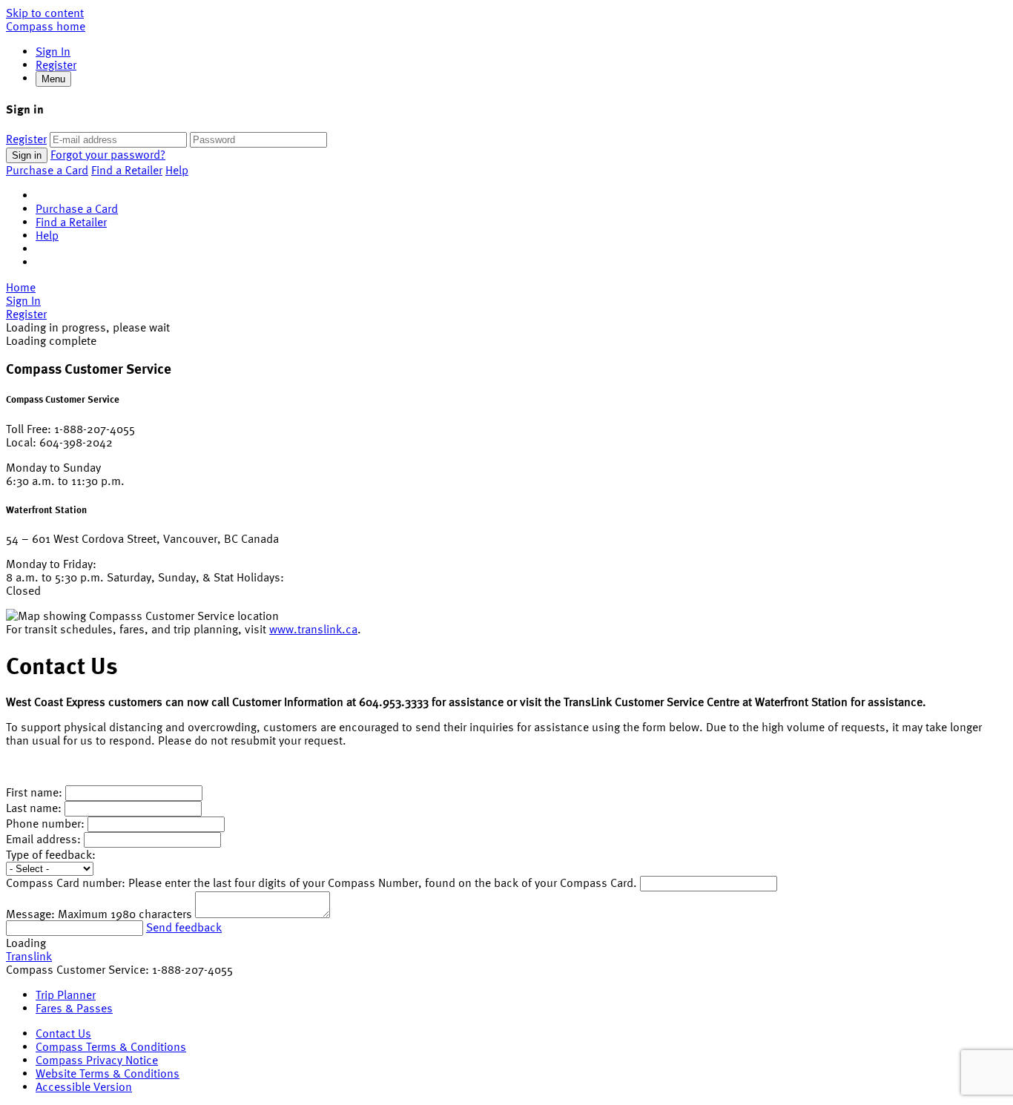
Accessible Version (84, 1086)
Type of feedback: (51, 854)
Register (56, 64)
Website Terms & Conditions (107, 1073)
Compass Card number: (65, 882)
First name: (34, 792)
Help (176, 170)
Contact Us (63, 1033)
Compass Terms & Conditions (111, 1046)
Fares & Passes (74, 1008)
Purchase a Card (47, 170)
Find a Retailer (126, 170)
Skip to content (45, 12)
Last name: (34, 807)
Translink (29, 956)
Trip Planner (66, 994)
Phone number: (45, 823)
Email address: (45, 838)
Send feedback (184, 927)
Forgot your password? (107, 154)
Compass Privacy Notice (97, 1059)
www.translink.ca (313, 629)
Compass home (45, 26)
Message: (30, 913)
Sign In (53, 51)
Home (21, 287)
